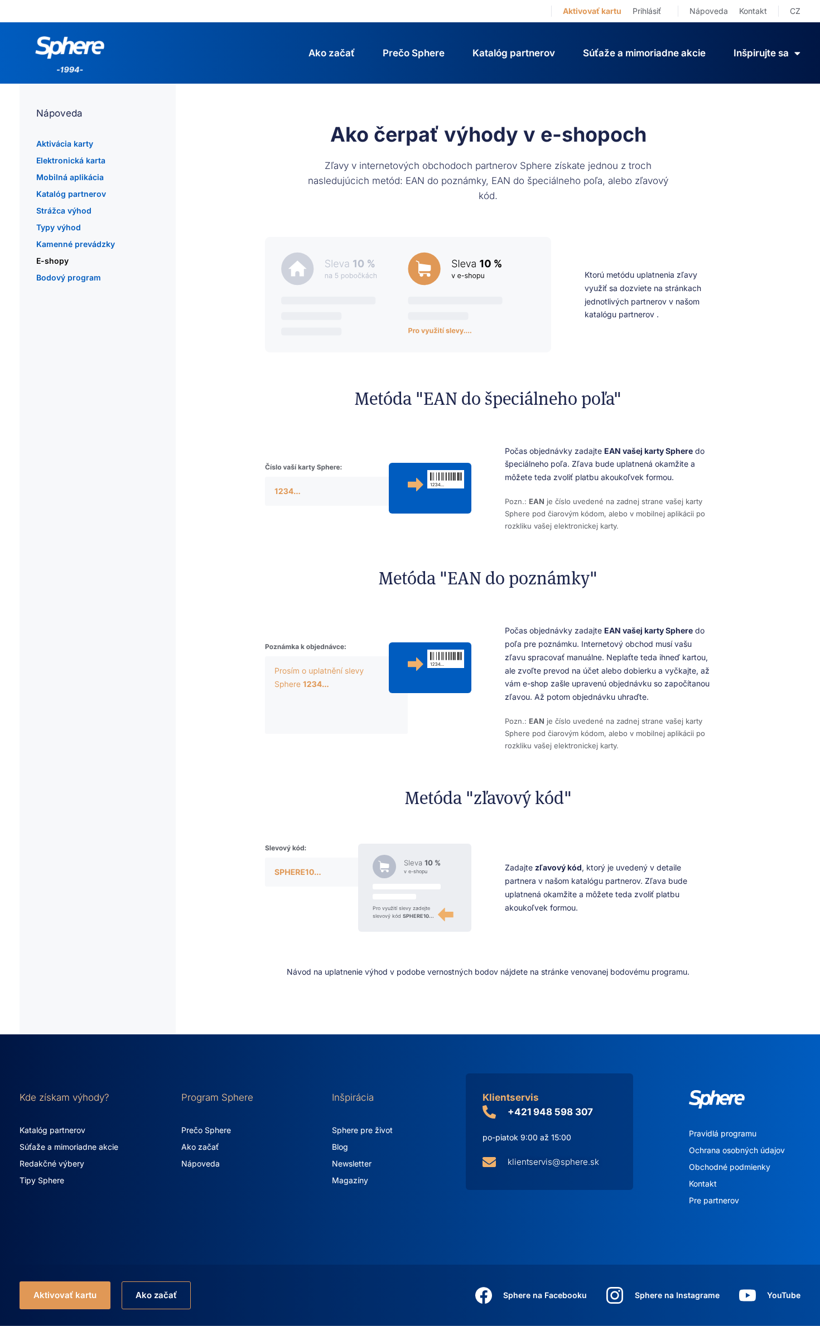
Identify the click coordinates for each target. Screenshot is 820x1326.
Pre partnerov (714, 1200)
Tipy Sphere (42, 1180)
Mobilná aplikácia (70, 177)
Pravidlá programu (722, 1133)
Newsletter (352, 1163)
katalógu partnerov (621, 314)
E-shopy (52, 260)
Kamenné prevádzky (75, 244)
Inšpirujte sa (761, 53)
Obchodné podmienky (729, 1167)
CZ (795, 11)
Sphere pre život (362, 1130)
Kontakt (753, 11)
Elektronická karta (70, 160)
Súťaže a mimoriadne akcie (644, 53)
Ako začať (331, 53)
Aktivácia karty (64, 143)
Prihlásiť (647, 11)
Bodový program (68, 277)
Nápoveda (708, 11)
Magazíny (350, 1180)
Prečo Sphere (414, 53)
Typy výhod (58, 227)
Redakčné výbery (52, 1163)
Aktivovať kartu (592, 11)
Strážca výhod (63, 210)
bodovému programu (648, 971)
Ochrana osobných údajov (737, 1150)
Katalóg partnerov (513, 53)
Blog (340, 1146)
